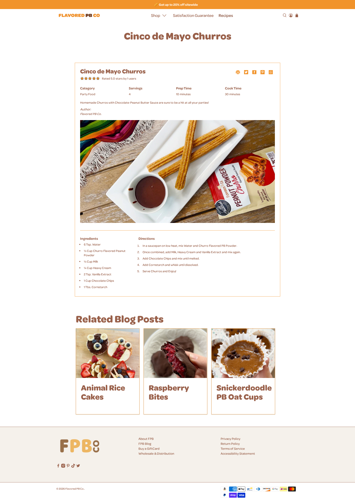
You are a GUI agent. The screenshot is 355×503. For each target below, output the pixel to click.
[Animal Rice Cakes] (107, 353)
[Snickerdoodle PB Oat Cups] (243, 353)
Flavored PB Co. (74, 488)
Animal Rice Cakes (103, 392)
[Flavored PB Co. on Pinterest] (68, 466)
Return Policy (230, 444)
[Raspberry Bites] (175, 353)
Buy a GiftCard (148, 448)
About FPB (146, 439)
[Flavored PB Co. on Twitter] (78, 466)
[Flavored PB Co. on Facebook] (58, 466)
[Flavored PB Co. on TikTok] (73, 466)
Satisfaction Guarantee (193, 15)
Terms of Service (233, 448)
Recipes (226, 15)
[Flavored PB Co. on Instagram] (63, 466)
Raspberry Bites (169, 392)
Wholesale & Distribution (156, 453)
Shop (155, 15)
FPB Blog (144, 444)
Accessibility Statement (238, 453)
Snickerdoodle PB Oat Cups (244, 392)
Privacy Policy (230, 439)
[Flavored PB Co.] (79, 15)
